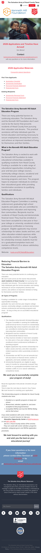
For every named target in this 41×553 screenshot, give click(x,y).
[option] (20, 22)
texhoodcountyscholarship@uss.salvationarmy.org (21, 57)
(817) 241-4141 (10, 421)
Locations (25, 5)
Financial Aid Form (12, 88)
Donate (32, 5)
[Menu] (37, 5)
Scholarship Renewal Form (15, 95)
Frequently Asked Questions (20, 72)
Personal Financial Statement (16, 86)
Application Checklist (13, 81)
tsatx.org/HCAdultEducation (22, 252)
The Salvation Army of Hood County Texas (23, 2)
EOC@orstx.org (33, 419)
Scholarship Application (14, 83)
